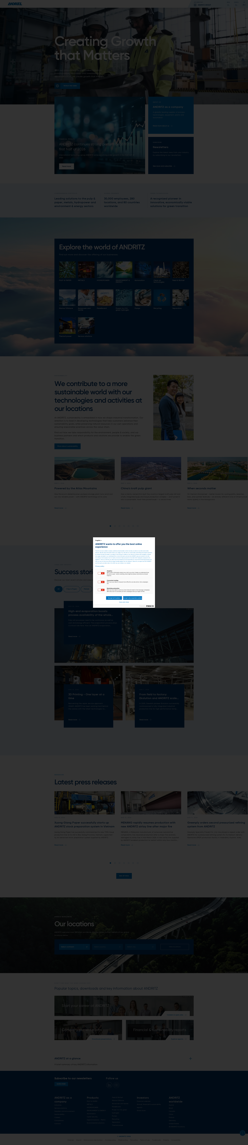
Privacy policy (99, 566)
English (97, 540)
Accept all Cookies (114, 598)
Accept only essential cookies (132, 598)
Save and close (124, 602)
